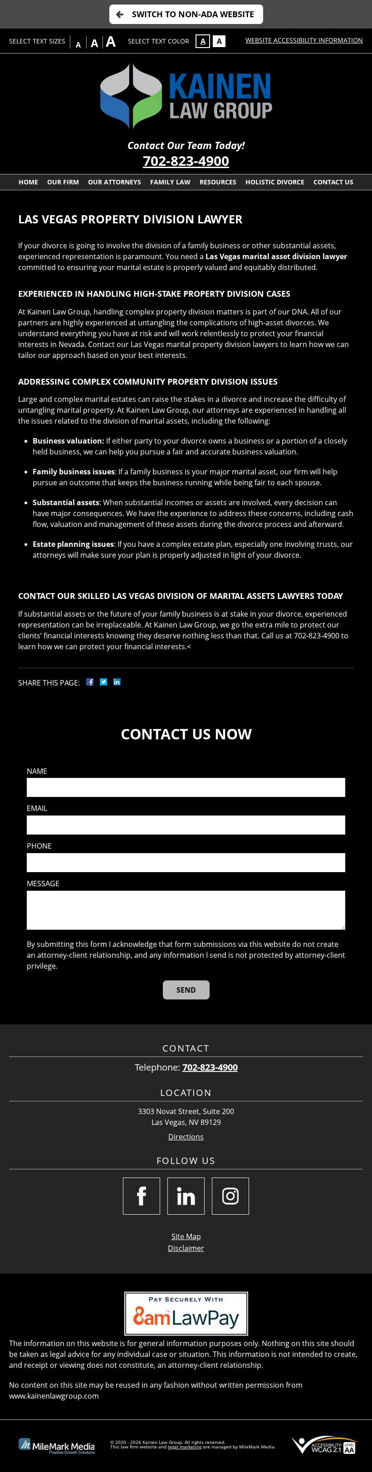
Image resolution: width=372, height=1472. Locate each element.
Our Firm (63, 182)
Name (37, 771)
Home (28, 182)
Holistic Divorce (274, 182)
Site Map (186, 1236)
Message (43, 883)
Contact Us (333, 182)
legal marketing (184, 1446)
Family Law (170, 182)
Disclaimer (186, 1248)
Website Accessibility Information (304, 40)
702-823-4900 (186, 160)
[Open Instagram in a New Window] (230, 1196)
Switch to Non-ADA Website (193, 14)
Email (37, 808)
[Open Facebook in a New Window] (141, 1196)
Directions (186, 1137)
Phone (39, 846)
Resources (218, 182)
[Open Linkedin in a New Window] (186, 1196)
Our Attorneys (114, 182)
